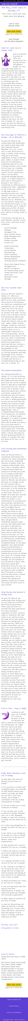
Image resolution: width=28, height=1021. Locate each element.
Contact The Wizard (14, 1012)
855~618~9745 (14, 31)
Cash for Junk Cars (14, 999)
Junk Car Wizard (7, 954)
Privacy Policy (14, 1006)
